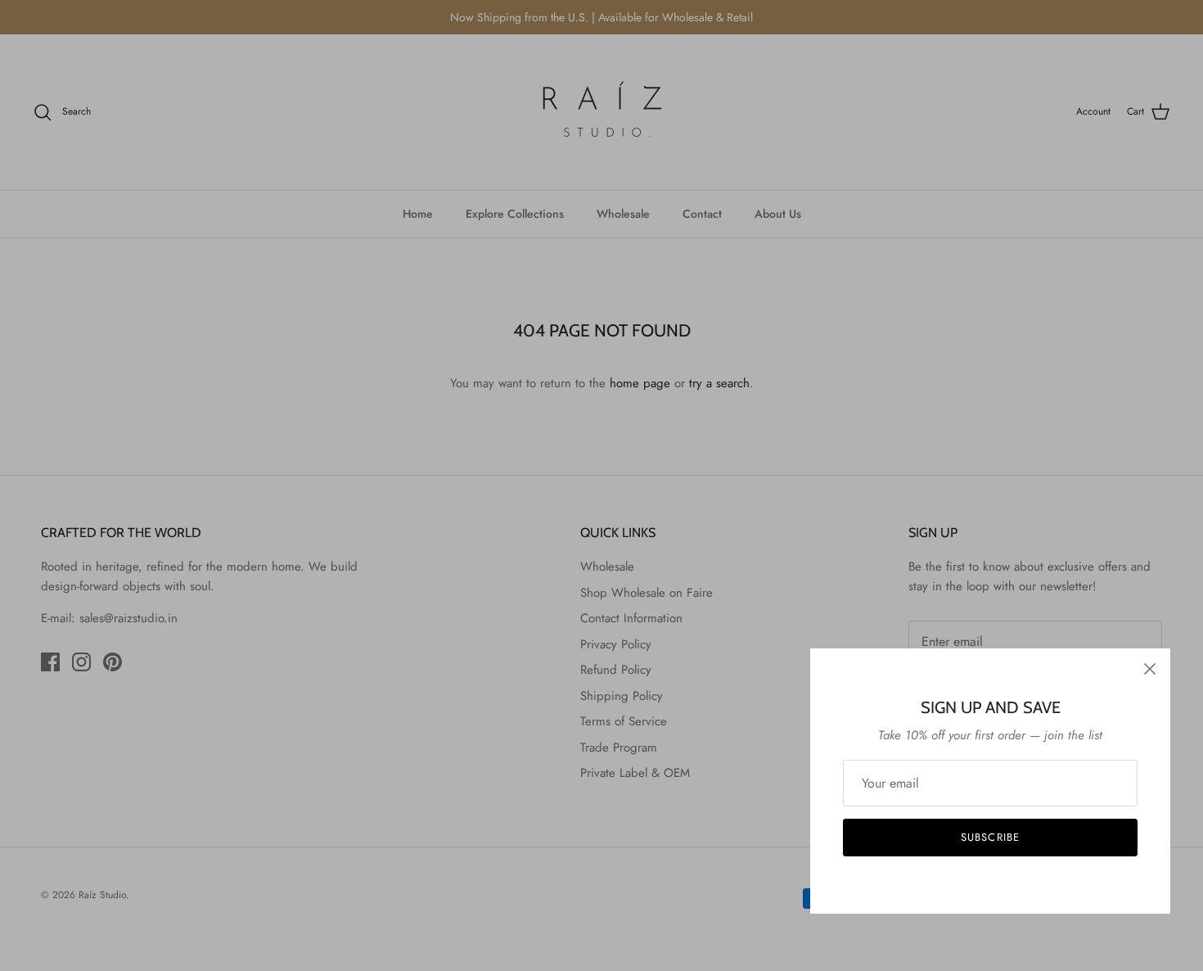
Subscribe (990, 837)
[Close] (1150, 669)
